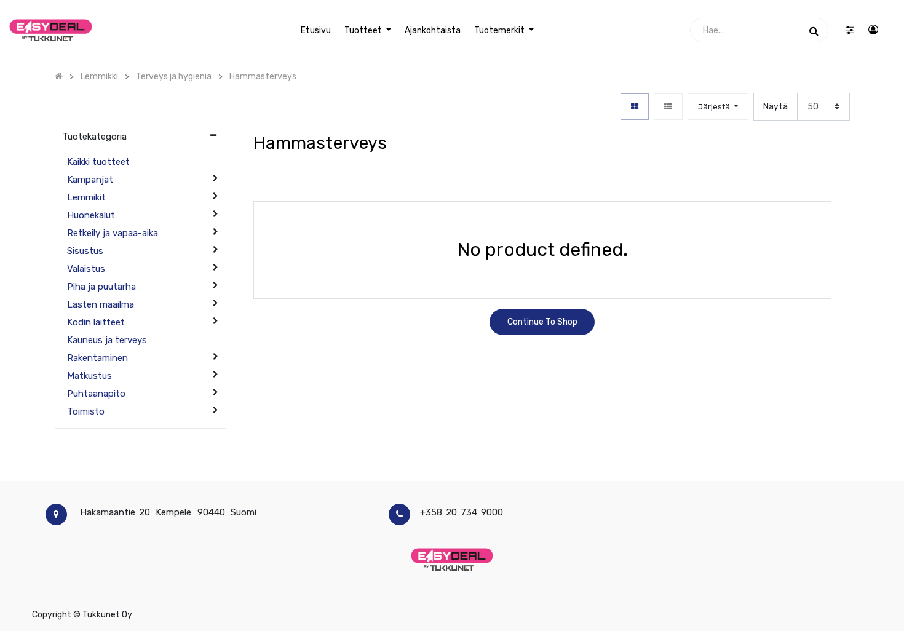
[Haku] (813, 30)
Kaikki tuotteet (98, 161)
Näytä (775, 106)
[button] (718, 106)
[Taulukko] (635, 106)
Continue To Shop (542, 322)
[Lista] (668, 106)
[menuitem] (315, 30)
